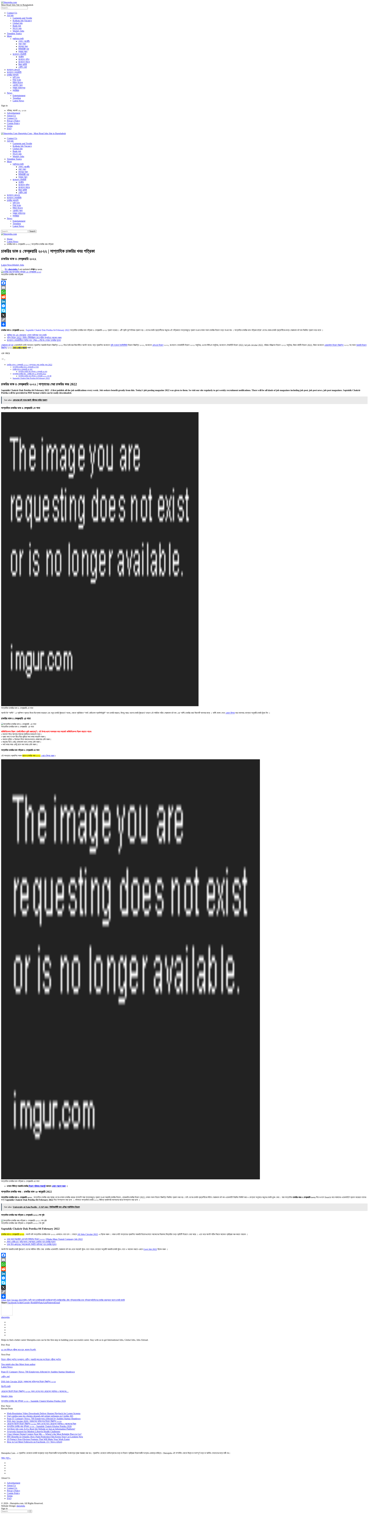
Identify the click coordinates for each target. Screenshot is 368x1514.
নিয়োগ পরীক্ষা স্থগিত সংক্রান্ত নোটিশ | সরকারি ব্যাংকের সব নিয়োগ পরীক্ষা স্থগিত (31, 1359)
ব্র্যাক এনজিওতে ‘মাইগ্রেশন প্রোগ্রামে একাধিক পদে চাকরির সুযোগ (31, 1242)
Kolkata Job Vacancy (22, 20)
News (9, 93)
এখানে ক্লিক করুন (47, 755)
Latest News (18, 100)
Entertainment (19, 95)
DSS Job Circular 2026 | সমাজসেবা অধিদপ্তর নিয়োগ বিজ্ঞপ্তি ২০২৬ (34, 1421)
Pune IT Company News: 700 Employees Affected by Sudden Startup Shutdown (43, 1418)
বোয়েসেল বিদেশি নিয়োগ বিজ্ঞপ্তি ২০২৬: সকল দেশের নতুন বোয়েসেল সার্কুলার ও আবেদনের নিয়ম (41, 1424)
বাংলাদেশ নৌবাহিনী (19, 54)
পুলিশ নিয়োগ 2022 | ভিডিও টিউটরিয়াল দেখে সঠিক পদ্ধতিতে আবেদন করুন (34, 337)
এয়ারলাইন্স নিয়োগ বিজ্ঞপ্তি (334, 345)
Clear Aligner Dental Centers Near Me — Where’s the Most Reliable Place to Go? (44, 1434)
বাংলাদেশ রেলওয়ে (13, 69)
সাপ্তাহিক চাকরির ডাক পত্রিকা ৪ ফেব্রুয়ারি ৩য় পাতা (32, 372)
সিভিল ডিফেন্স (18, 82)
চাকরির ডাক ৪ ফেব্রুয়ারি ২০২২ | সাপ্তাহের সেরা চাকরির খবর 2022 (29, 364)
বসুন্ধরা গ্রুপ (23, 46)
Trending (17, 98)
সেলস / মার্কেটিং (24, 41)
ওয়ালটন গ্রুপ (18, 85)
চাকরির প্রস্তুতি (13, 75)
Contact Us (12, 13)
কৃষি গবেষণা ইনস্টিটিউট (119, 345)
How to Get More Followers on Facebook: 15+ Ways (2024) (34, 1442)
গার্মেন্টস (21, 57)
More (9, 36)
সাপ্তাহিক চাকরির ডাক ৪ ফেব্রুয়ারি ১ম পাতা (26, 367)
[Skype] (184, 310)
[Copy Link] (184, 319)
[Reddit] (184, 296)
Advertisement (13, 113)
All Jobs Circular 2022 (87, 1234)
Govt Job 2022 (150, 1249)
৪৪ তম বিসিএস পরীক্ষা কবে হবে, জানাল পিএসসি (18, 1349)
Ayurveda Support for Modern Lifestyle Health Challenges (33, 1431)
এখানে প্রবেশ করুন (59, 1186)
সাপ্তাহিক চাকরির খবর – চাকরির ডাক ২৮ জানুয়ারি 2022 (29, 374)
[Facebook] (184, 283)
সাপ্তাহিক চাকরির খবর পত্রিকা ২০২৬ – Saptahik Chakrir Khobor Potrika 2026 (39, 1426)
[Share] (184, 324)
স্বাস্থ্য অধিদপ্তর (19, 88)
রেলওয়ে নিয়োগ (157, 345)
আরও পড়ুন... (6, 1458)
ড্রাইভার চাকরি (18, 38)
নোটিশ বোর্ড (22, 67)
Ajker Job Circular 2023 (12, 1300)
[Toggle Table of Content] (3, 359)
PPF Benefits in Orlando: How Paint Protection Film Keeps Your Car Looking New (45, 1436)
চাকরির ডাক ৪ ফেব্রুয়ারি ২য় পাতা (22, 369)
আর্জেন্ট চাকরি (45, 1300)
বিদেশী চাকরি (5, 1386)
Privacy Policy (13, 121)
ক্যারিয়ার (16, 90)
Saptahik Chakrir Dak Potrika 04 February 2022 (31, 378)
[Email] (184, 287)
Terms (10, 126)
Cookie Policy (13, 123)
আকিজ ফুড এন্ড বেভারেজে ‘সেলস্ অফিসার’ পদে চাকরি (26, 335)
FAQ (9, 128)
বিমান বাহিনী (22, 64)
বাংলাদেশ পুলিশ (23, 59)
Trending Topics (14, 33)
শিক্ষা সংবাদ (17, 80)
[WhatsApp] (184, 292)
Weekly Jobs (18, 31)
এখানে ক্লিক (230, 713)
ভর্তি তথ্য (16, 77)
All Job (10, 15)
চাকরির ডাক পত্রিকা (83, 1300)
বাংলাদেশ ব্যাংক (24, 62)
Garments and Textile (22, 18)
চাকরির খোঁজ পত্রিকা (68, 1300)
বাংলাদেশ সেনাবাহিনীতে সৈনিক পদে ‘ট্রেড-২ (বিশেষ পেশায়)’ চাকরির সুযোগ (34, 340)
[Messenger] (184, 306)
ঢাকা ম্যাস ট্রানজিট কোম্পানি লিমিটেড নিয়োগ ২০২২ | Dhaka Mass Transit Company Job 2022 (45, 1239)
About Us (11, 115)
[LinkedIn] (184, 301)
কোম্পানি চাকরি (55, 1300)
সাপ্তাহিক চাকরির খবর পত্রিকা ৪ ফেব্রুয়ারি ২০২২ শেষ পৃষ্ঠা (34, 376)
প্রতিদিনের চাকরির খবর (98, 1300)
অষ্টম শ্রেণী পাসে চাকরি (31, 1300)
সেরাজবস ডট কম (7, 345)
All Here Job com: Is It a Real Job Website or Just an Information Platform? (41, 1429)
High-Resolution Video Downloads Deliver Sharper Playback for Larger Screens (43, 1413)
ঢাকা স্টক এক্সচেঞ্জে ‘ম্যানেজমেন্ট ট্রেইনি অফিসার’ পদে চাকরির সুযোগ (31, 1244)
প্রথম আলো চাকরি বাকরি (116, 1300)
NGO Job (17, 28)
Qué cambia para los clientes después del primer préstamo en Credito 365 (40, 1416)
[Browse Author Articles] (7, 1314)
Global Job (18, 23)
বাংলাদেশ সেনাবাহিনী (14, 72)
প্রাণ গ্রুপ (22, 44)
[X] (184, 315)
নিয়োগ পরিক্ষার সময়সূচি (37, 1186)
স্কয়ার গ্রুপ (22, 51)
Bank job (17, 26)
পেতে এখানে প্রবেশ (20, 347)
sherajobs (21, 1506)
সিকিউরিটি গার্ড (23, 49)
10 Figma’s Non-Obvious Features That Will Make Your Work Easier (38, 1439)
